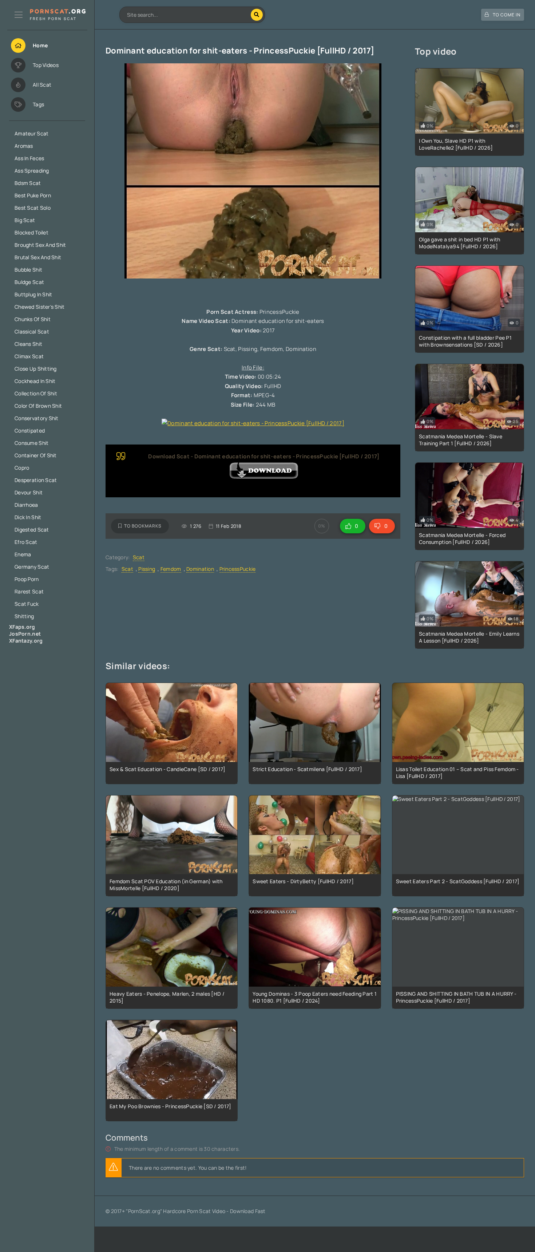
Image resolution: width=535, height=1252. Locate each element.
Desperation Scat (36, 480)
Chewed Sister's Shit (40, 306)
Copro (22, 467)
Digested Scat (32, 529)
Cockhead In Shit (35, 381)
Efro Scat (26, 541)
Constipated (30, 430)
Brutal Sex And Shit (38, 257)
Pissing (146, 568)
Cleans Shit (28, 343)
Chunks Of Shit (33, 319)
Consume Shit (31, 442)
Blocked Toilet (31, 232)
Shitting (24, 616)
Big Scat (25, 220)
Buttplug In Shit (33, 294)
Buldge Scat (29, 282)
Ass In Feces (29, 158)
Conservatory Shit (37, 418)
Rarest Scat (29, 591)
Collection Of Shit (36, 393)
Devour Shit (29, 492)
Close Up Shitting (36, 368)
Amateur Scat (31, 133)
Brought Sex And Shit (40, 244)
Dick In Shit (28, 517)
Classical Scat (32, 331)
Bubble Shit (28, 269)
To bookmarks (143, 526)
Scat (138, 557)
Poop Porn (27, 579)
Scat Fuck (27, 603)
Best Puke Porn (33, 195)
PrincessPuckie (237, 568)
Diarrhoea (26, 504)
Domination (200, 568)
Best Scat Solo (33, 207)
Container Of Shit (36, 455)
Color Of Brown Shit (38, 405)
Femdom (170, 568)
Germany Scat (32, 566)
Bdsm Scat (28, 182)
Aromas (24, 145)
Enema (23, 554)
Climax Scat (29, 356)
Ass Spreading (32, 170)
